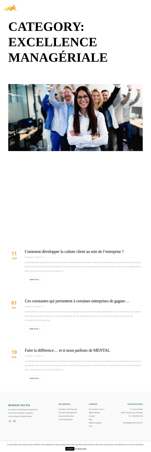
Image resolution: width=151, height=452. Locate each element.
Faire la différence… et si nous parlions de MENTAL (67, 350)
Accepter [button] (70, 449)
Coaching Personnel (66, 416)
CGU (90, 426)
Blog (90, 420)
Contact (92, 416)
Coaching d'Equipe (65, 420)
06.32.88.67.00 (137, 416)
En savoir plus (80, 449)
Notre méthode (94, 413)
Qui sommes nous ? (96, 409)
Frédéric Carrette (35, 257)
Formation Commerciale (67, 409)
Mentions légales (95, 423)
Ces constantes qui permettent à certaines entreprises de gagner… (77, 301)
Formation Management (67, 413)
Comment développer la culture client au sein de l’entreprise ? (74, 251)
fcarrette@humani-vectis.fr (133, 423)
